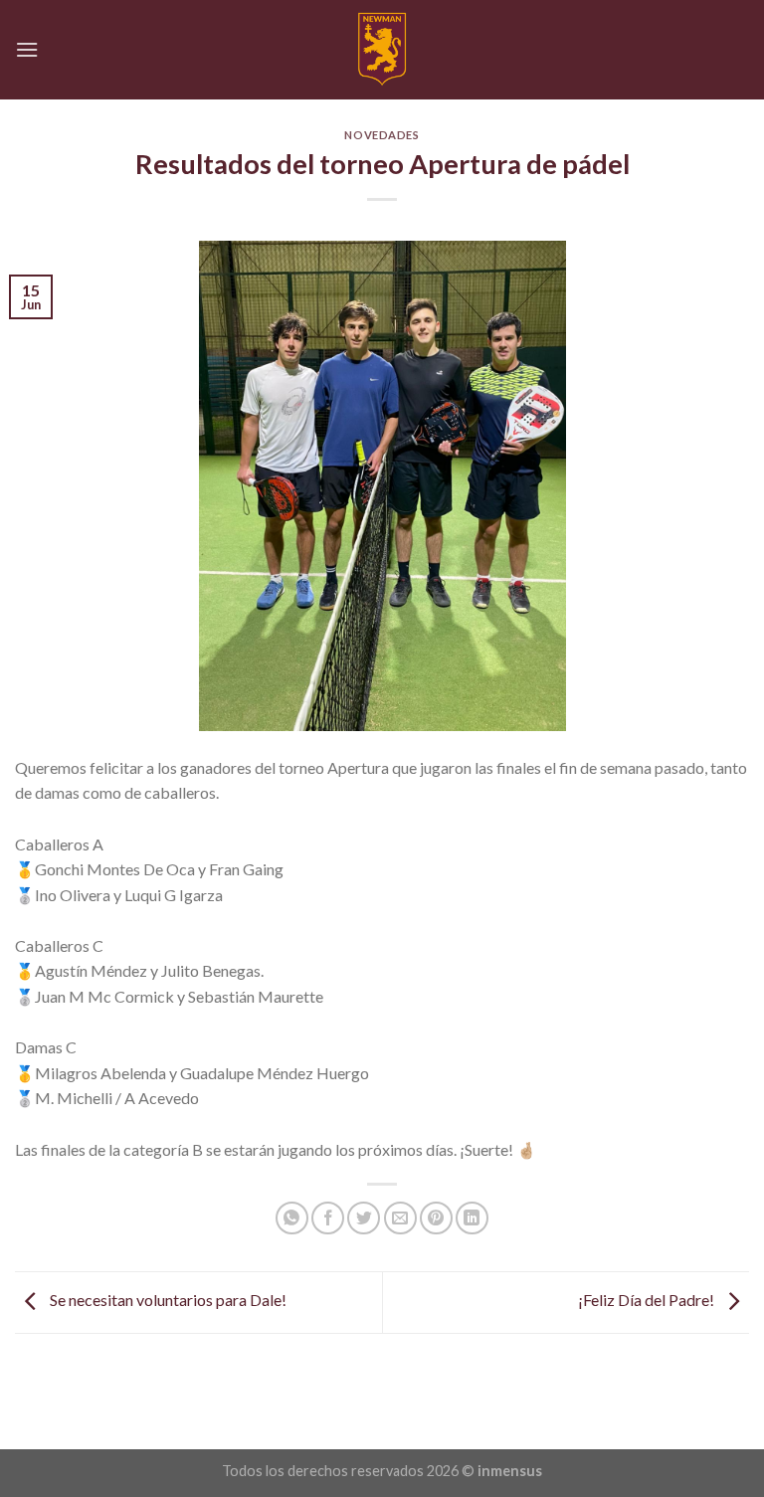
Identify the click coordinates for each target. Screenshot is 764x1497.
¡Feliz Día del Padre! (647, 1300)
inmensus (510, 1470)
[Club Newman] (382, 49)
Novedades (381, 134)
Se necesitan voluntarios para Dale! (166, 1300)
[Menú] (27, 49)
